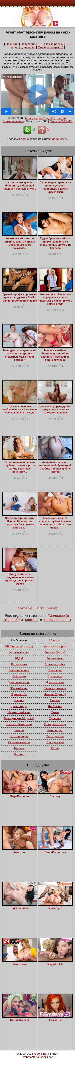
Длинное (28, 47)
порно (25, 138)
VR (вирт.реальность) (19, 646)
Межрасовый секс (19, 712)
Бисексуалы (19, 664)
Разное (19, 730)
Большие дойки (55, 664)
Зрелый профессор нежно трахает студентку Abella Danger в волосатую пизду (20, 297)
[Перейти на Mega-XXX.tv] (55, 960)
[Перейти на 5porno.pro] (55, 904)
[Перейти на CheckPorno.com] (55, 848)
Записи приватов (55, 688)
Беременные (54, 658)
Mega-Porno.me (19, 796)
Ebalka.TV (55, 1020)
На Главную (19, 640)
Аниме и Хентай (55, 652)
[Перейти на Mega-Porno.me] (20, 792)
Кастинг (61, 118)
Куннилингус (19, 706)
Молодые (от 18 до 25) (40, 118)
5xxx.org (52, 607)
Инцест (19, 700)
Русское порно (19, 736)
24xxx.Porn (20, 964)
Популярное (29, 43)
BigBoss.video (20, 908)
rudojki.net (40, 1053)
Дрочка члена (55, 682)
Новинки (11, 43)
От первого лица (55, 724)
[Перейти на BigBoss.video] (20, 904)
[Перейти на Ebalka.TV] (55, 1016)
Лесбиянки (55, 706)
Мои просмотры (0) (50, 47)
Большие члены (13, 121)
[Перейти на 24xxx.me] (20, 848)
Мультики (55, 718)
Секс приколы (55, 736)
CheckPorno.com (55, 852)
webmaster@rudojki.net (38, 1056)
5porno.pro (25, 607)
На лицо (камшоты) (19, 724)
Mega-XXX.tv (55, 964)
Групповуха (54, 676)
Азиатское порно (55, 646)
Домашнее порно (19, 682)
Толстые (19, 748)
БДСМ (19, 658)
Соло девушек (55, 742)
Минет (55, 712)
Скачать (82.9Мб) (61, 121)
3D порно (55, 640)
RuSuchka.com (19, 1020)
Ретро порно (55, 730)
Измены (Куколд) (55, 694)
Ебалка (39, 607)
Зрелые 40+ (19, 694)
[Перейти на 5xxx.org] (55, 792)
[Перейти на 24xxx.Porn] (20, 960)
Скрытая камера (19, 742)
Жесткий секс (19, 688)
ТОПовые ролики (52, 43)
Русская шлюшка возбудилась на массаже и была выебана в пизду (19, 409)
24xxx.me (19, 852)
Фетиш (55, 748)
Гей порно (19, 676)
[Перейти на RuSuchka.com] (20, 1016)
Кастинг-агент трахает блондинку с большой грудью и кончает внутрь (19, 185)
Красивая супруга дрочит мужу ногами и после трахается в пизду (55, 409)
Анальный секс (19, 652)
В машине (55, 670)
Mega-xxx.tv (59, 138)
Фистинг (19, 754)
